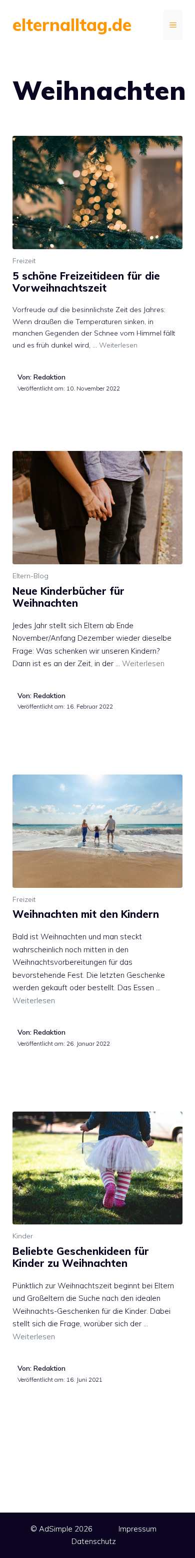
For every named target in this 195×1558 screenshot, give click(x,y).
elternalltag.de (72, 24)
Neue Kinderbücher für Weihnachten (68, 597)
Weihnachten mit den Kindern (85, 914)
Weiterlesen (118, 345)
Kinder (22, 1235)
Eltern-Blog (30, 575)
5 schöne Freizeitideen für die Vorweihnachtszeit (86, 282)
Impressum (137, 1529)
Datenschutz (94, 1541)
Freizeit (24, 260)
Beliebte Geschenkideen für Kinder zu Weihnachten (80, 1257)
